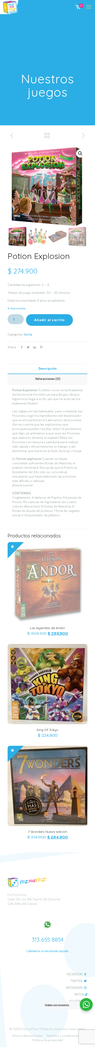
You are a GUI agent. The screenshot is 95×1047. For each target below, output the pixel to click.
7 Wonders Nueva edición (47, 832)
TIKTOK (79, 994)
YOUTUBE (76, 1001)
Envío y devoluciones (27, 1036)
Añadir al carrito (49, 320)
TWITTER (77, 981)
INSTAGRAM (74, 988)
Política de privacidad (47, 1040)
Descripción (48, 369)
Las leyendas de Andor (47, 628)
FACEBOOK (75, 974)
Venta (28, 334)
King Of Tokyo (47, 730)
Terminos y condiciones (63, 1036)
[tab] (47, 369)
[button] (80, 153)
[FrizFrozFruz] (13, 7)
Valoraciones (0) (47, 379)
